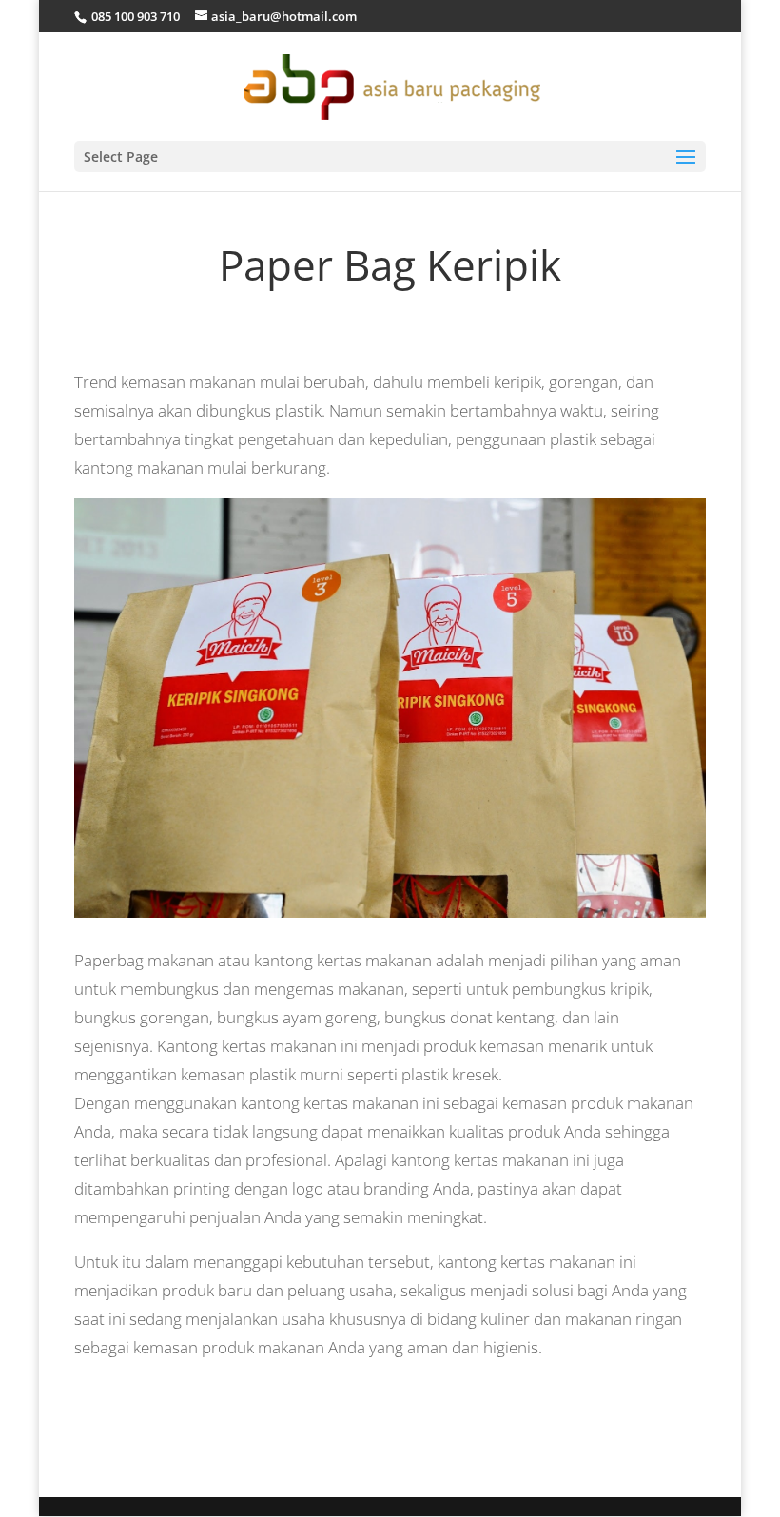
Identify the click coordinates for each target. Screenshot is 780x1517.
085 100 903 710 (134, 16)
